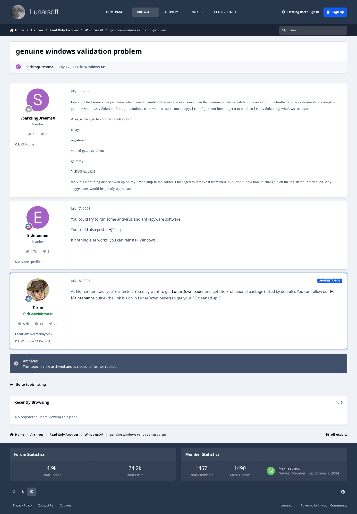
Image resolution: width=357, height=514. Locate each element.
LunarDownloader (188, 291)
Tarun (38, 307)
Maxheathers (289, 468)
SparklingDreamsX (39, 66)
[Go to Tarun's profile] (37, 289)
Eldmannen (37, 235)
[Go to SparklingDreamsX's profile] (18, 66)
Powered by (324, 505)
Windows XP (94, 66)
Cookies (65, 505)
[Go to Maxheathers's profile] (271, 471)
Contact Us (46, 505)
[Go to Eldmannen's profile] (37, 217)
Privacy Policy (22, 505)
